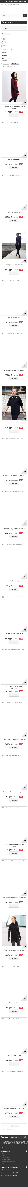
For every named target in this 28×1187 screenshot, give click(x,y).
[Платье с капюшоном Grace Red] (14, 613)
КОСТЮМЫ (3, 45)
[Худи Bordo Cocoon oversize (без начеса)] (14, 824)
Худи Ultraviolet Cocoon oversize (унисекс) (14, 687)
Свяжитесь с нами (23, 1)
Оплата (5, 1)
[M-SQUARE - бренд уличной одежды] (14, 7)
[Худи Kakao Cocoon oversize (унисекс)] (14, 772)
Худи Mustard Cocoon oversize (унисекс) (14, 897)
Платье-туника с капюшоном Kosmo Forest (14, 529)
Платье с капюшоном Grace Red (14, 633)
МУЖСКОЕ (3, 38)
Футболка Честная (14, 423)
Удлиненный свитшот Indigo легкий (14, 370)
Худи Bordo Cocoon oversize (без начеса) (14, 845)
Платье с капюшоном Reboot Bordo (14, 1108)
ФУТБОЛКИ (3, 46)
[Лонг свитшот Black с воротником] (14, 930)
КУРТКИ (3, 48)
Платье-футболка (14, 1003)
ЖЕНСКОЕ (3, 37)
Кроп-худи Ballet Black (14, 212)
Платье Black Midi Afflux (14, 1055)
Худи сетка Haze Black (14, 317)
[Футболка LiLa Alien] (14, 139)
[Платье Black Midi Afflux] (14, 1035)
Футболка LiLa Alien (14, 159)
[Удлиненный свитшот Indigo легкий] (14, 350)
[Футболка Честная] (14, 402)
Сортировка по (4, 55)
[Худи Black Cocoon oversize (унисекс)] (14, 455)
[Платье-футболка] (14, 983)
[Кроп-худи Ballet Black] (14, 192)
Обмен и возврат (5, 1157)
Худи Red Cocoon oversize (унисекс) (14, 739)
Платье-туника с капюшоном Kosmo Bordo (14, 107)
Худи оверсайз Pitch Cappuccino (14, 581)
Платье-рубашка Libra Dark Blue (14, 264)
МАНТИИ (3, 39)
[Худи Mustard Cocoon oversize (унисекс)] (14, 877)
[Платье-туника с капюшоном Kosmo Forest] (14, 508)
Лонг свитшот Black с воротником (14, 950)
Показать (3, 58)
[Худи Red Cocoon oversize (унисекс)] (14, 719)
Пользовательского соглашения (21, 1144)
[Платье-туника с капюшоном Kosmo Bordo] (14, 86)
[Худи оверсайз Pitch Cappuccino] (14, 561)
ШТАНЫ (3, 44)
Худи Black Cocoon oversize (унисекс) (14, 475)
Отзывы (16, 1)
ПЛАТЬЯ (3, 41)
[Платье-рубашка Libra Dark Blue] (14, 244)
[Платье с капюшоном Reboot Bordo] (14, 1088)
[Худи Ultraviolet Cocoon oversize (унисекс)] (14, 666)
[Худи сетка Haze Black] (14, 297)
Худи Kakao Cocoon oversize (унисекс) (14, 792)
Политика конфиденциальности (9, 1161)
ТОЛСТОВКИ (4, 42)
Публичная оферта (5, 1159)
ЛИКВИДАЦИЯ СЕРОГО (6, 49)
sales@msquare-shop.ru (12, 1175)
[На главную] (2, 34)
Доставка (11, 1)
